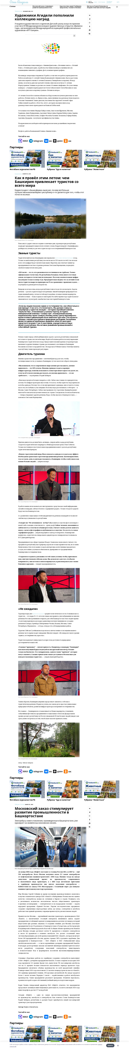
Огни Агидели (19, 1)
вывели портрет (38, 614)
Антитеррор (101, 2)
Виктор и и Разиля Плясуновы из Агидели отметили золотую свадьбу (99, 6)
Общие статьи (19, 804)
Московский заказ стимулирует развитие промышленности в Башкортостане (43, 6)
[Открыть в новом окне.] (23, 141)
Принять (110, 1045)
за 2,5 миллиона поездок (64, 258)
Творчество (18, 11)
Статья (12, 6)
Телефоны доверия (109, 2)
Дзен (95, 2)
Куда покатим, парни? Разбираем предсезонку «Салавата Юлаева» (70, 6)
